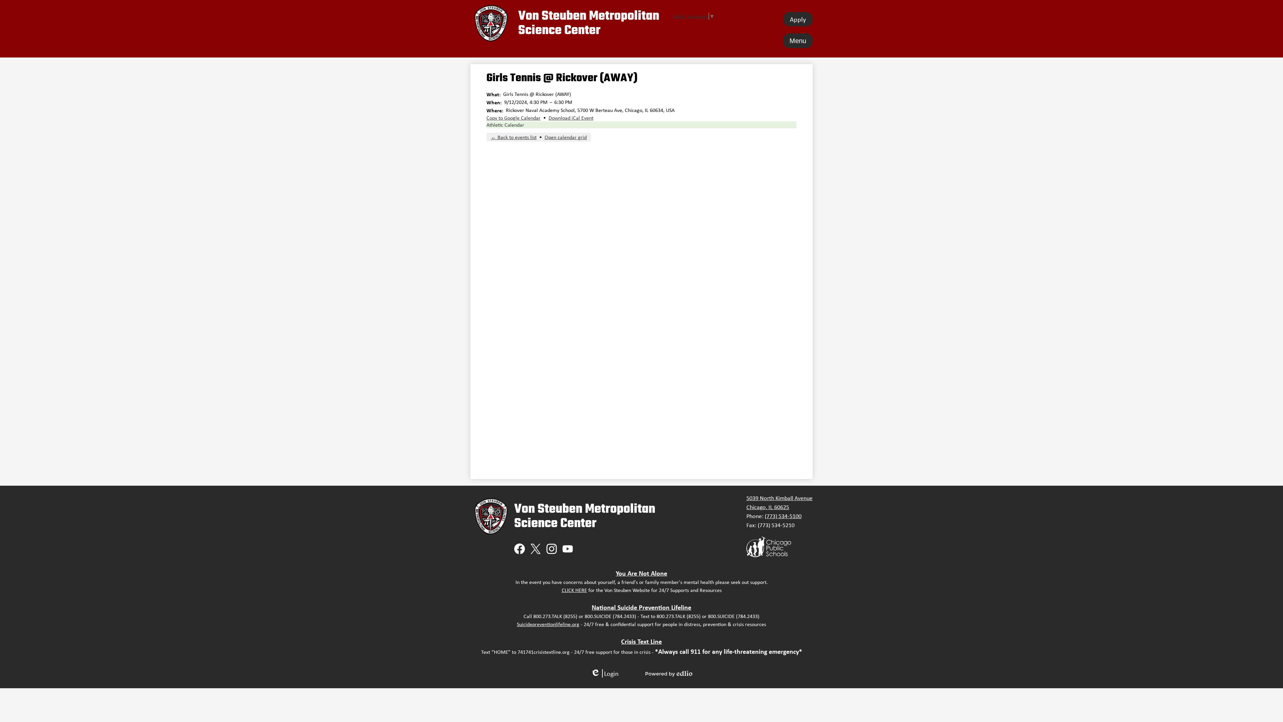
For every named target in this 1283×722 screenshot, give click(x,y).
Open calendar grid (566, 137)
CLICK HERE (574, 590)
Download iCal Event (571, 117)
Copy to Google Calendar (513, 117)
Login (605, 673)
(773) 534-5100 (783, 516)
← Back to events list (514, 137)
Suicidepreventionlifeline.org (548, 624)
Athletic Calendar (505, 124)
